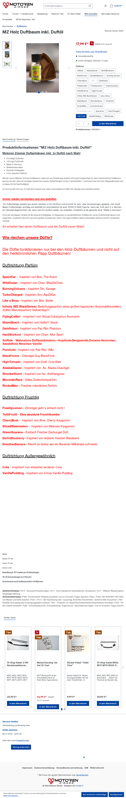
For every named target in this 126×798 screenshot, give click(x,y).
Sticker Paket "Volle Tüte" (78, 664)
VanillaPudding (95, 116)
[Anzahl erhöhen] (88, 123)
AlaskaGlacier (92, 71)
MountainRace (96, 101)
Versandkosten (82, 775)
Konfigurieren (116, 794)
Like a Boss (105, 96)
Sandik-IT (79, 786)
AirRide (80, 71)
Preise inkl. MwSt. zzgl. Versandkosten (91, 52)
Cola (94, 81)
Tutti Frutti (81, 116)
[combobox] (65, 5)
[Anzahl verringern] (78, 123)
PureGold (110, 101)
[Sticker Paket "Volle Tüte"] (78, 642)
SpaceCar (100, 111)
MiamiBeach (82, 101)
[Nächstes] (69, 68)
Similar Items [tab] (10, 617)
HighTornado (97, 91)
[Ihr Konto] (106, 5)
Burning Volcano (113, 76)
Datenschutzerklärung (44, 768)
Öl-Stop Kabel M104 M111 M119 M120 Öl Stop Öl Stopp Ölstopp (107, 664)
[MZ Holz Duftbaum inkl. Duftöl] (42, 68)
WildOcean (108, 116)
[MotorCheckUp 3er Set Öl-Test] (48, 642)
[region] (36, 67)
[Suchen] (90, 5)
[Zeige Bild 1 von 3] (39, 92)
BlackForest (82, 76)
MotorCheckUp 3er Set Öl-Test (47, 664)
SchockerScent (96, 106)
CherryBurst (82, 81)
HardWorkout (82, 91)
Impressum (27, 768)
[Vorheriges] (16, 68)
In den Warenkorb (107, 123)
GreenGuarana (112, 86)
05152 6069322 (9, 730)
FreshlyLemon (96, 86)
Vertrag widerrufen (21, 747)
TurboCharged (114, 111)
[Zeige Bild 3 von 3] (46, 92)
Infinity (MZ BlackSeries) (87, 96)
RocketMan (82, 106)
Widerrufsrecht (97, 768)
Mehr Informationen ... (11, 796)
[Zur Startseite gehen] (17, 5)
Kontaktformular (22, 740)
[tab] (8, 139)
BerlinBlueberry (107, 71)
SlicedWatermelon (85, 111)
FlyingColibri (82, 86)
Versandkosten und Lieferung (69, 768)
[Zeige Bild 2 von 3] (43, 92)
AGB (86, 768)
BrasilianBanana (96, 76)
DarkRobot (103, 81)
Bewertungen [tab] (23, 139)
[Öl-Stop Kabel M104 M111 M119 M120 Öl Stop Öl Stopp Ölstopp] (108, 642)
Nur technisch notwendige (94, 794)
